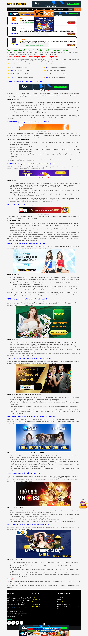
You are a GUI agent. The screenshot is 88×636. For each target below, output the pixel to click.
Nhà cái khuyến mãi (46, 9)
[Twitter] (18, 623)
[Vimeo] (22, 623)
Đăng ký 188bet (36, 597)
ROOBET (12, 70)
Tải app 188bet (36, 606)
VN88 (47, 74)
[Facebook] (9, 623)
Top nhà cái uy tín (35, 9)
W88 (47, 67)
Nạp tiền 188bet (36, 599)
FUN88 (11, 77)
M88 (11, 74)
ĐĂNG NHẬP (77, 9)
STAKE (11, 64)
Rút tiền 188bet (36, 602)
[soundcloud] (14, 623)
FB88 (47, 64)
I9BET (47, 70)
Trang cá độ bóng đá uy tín (14, 9)
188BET (11, 67)
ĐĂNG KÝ (71, 9)
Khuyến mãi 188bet (37, 604)
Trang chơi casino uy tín (59, 9)
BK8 (47, 77)
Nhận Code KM (14, 23)
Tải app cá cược (26, 9)
